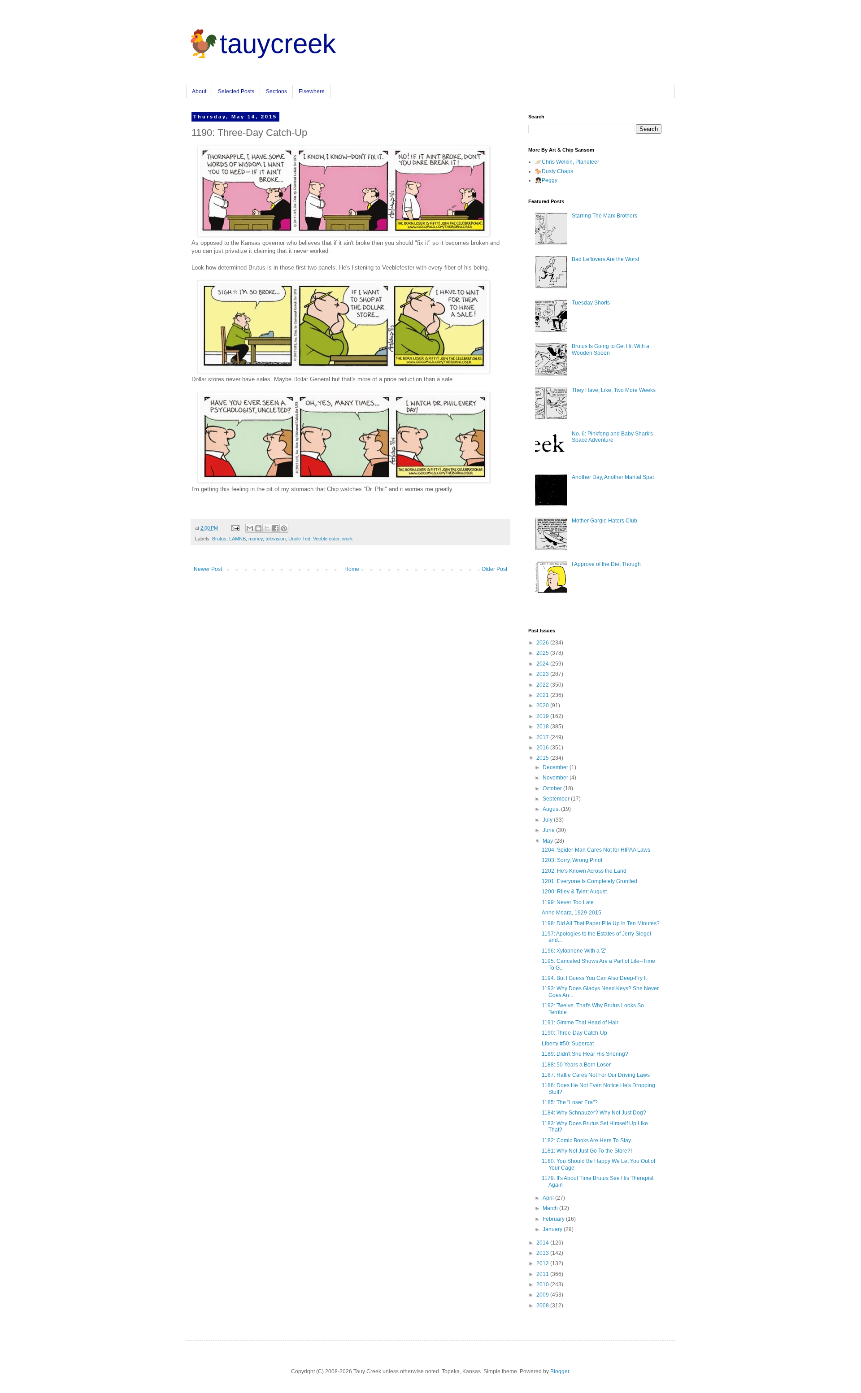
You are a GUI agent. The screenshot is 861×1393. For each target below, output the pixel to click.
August (552, 809)
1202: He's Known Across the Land (584, 871)
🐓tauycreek (261, 44)
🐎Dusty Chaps (554, 171)
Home (351, 569)
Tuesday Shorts (591, 303)
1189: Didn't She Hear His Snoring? (585, 1054)
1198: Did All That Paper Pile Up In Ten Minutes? (601, 923)
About (199, 91)
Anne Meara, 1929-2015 (571, 913)
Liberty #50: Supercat (568, 1043)
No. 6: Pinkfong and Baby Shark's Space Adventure (612, 437)
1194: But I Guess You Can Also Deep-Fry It (594, 978)
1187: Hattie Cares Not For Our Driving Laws (596, 1075)
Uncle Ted (299, 538)
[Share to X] (266, 528)
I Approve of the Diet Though (606, 564)
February (554, 1219)
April (549, 1198)
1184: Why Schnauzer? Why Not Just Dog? (594, 1113)
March (551, 1208)
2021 (543, 695)
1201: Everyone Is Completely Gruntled (589, 881)
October (553, 788)
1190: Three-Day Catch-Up (574, 1033)
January (553, 1229)
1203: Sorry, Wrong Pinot (572, 860)
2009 (543, 1295)
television (275, 538)
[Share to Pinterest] (283, 528)
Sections (276, 91)
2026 (543, 643)
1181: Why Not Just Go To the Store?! (587, 1151)
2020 (543, 705)
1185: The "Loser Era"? (570, 1102)
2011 (543, 1274)
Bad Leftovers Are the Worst (605, 259)
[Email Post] (235, 528)
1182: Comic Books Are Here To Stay (586, 1140)
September (557, 799)
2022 (543, 685)
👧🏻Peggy (546, 180)
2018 (543, 726)
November (556, 778)
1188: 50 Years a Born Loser (576, 1065)
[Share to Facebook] (275, 528)
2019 (543, 716)
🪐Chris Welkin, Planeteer (567, 162)
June (549, 830)
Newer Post (208, 569)
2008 (543, 1305)
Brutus (219, 538)
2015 (543, 758)
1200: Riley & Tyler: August (574, 891)
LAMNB (237, 538)
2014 (543, 1243)
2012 (543, 1263)
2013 (543, 1253)
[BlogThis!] (258, 528)
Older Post (494, 569)
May (548, 841)
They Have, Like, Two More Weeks (614, 390)
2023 (543, 674)
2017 (543, 737)
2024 (543, 664)
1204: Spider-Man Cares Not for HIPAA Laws (596, 850)
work (347, 538)
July (548, 820)
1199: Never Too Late (568, 902)
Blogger (559, 1371)
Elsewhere (312, 91)
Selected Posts (236, 91)
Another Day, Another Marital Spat (613, 477)
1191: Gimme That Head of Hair (580, 1022)
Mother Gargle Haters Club (604, 521)
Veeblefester (326, 538)
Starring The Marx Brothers (604, 216)
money (255, 538)
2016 (543, 747)
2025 (543, 653)
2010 (543, 1284)
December (556, 767)
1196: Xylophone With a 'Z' (574, 951)
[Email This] (249, 528)
